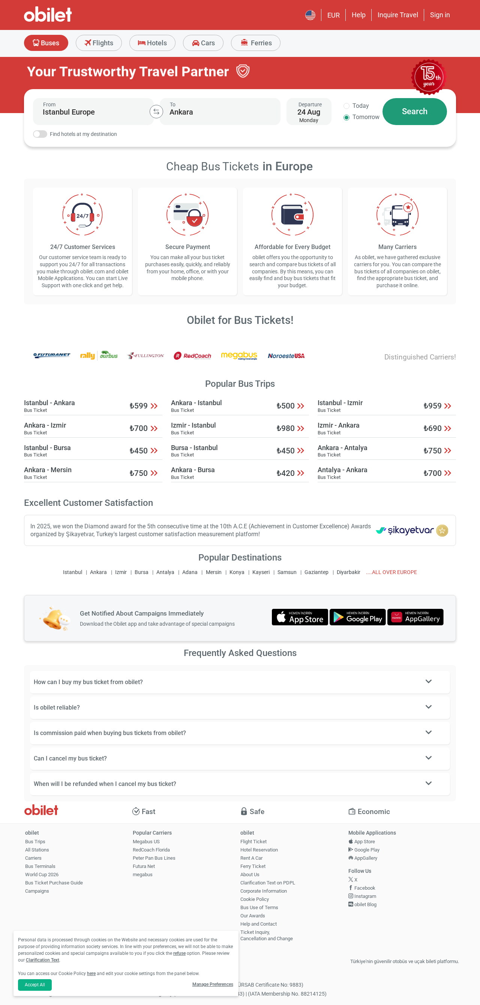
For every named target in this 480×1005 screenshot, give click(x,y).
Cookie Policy (254, 899)
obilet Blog (364, 904)
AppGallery (365, 858)
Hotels (156, 43)
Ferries (260, 43)
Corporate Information (263, 891)
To (173, 104)
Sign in (440, 15)
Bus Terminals (40, 866)
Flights (102, 43)
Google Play (366, 850)
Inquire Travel (398, 15)
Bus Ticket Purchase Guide (54, 883)
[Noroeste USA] (286, 360)
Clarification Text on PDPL (267, 883)
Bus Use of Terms (259, 907)
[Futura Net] (52, 360)
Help (359, 15)
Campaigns (37, 891)
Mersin (214, 572)
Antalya (165, 572)
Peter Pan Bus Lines (154, 858)
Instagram (364, 896)
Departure (310, 104)
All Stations (37, 850)
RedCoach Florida (151, 850)
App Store (364, 841)
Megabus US (146, 841)
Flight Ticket (253, 841)
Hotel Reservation (259, 850)
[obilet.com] (66, 20)
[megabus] (239, 360)
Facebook (364, 888)
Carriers (33, 858)
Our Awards (252, 916)
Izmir (121, 572)
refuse (179, 953)
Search (415, 111)
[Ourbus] (99, 360)
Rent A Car (251, 858)
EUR (333, 15)
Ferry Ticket (253, 866)
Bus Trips (35, 841)
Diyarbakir (348, 572)
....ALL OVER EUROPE (391, 572)
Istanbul (72, 572)
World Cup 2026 (41, 874)
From (49, 104)
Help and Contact (258, 924)
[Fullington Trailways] (145, 360)
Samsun (287, 572)
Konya (237, 572)
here (91, 973)
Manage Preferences (212, 984)
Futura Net (144, 866)
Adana (190, 572)
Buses (49, 43)
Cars (207, 43)
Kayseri (261, 572)
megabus (143, 874)
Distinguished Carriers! (420, 357)
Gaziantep (316, 572)
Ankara (98, 572)
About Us (250, 874)
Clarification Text (42, 960)
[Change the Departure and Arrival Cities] (156, 111)
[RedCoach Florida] (192, 360)
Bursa (141, 572)
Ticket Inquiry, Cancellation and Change (266, 935)
